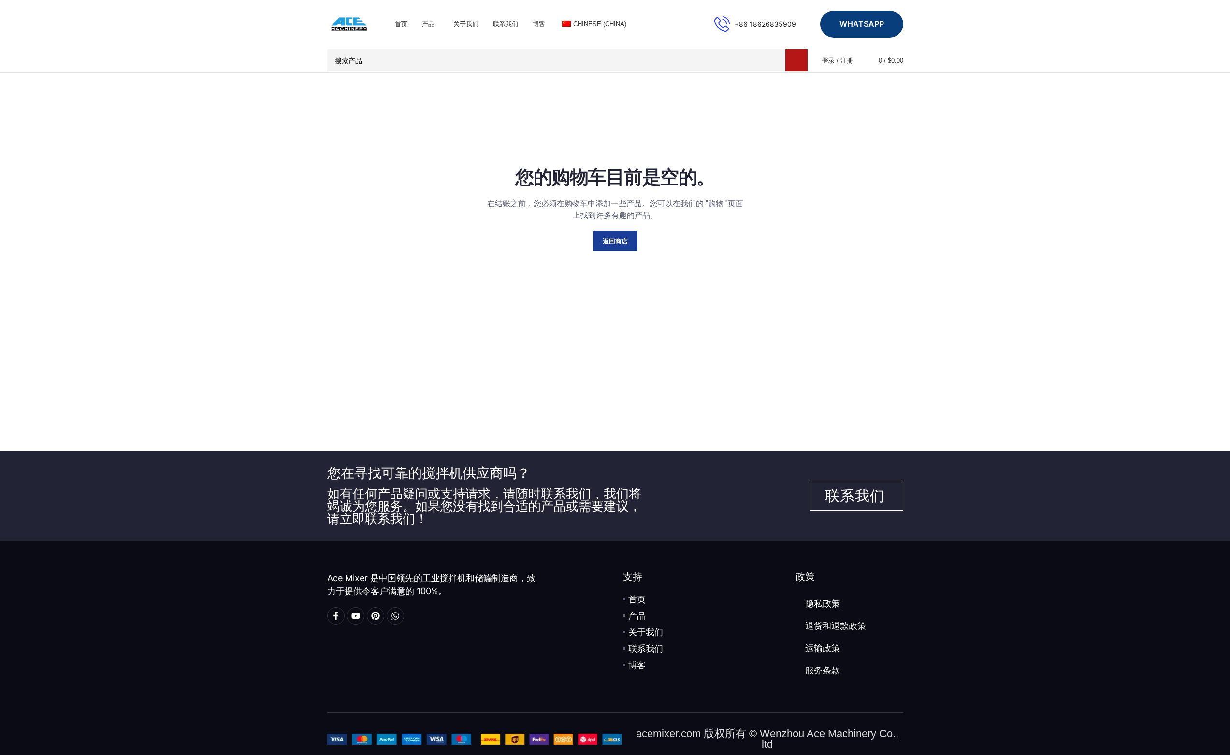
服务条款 (822, 670)
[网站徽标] (349, 23)
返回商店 (615, 241)
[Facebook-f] (336, 616)
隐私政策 (822, 604)
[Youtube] (355, 616)
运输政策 (822, 648)
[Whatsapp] (395, 616)
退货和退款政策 (835, 626)
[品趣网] (375, 616)
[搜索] (796, 60)
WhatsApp (861, 23)
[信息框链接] (755, 24)
